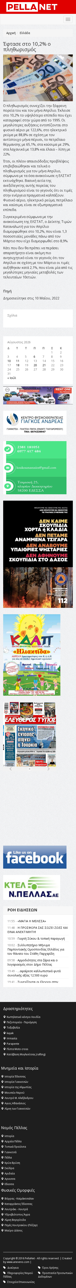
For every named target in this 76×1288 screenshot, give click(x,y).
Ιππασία (12, 1038)
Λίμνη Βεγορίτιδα (15, 1220)
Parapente (13, 1044)
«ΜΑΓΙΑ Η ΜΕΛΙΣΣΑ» (32, 921)
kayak (10, 1033)
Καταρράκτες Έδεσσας (18, 1204)
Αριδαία (10, 1173)
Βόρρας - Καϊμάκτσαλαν (19, 1198)
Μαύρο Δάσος (13, 1230)
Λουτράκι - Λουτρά (16, 1209)
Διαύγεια (13, 1267)
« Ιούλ (11, 378)
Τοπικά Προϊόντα (15, 1146)
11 (17, 361)
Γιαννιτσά (10, 1152)
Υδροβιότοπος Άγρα (17, 1214)
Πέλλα (8, 1157)
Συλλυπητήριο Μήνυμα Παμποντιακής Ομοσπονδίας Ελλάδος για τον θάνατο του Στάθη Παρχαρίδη (35, 949)
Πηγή (7, 291)
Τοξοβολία (13, 1027)
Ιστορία (9, 1136)
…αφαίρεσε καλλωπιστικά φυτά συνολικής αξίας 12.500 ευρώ (34, 973)
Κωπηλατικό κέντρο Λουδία (23, 1017)
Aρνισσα (10, 1179)
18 (17, 365)
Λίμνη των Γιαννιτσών (17, 1108)
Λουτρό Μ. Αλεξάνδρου (19, 1098)
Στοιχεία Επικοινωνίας (21, 1282)
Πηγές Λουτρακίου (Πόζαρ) (21, 1225)
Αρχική (11, 33)
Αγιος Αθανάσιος (15, 1103)
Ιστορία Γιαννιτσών (16, 1082)
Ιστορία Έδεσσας (15, 1076)
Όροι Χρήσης (50, 1267)
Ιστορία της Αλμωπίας (18, 1087)
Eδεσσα (9, 1184)
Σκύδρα (9, 1168)
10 (9, 361)
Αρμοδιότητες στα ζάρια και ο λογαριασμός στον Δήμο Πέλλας (32, 962)
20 (35, 365)
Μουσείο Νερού (14, 1092)
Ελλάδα (25, 33)
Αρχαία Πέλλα (13, 1141)
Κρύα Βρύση (12, 1163)
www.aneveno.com (18, 1262)
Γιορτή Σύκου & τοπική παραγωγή (41, 938)
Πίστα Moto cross (17, 1049)
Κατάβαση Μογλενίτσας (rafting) (26, 1054)
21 (44, 365)
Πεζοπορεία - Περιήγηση (22, 1022)
